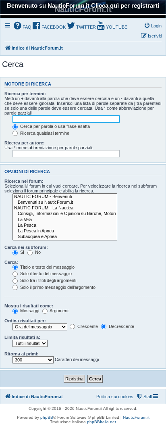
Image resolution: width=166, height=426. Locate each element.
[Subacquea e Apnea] (64, 237)
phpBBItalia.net (101, 422)
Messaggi (29, 310)
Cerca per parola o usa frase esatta (54, 126)
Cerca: (11, 262)
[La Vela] (64, 220)
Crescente (87, 326)
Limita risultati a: (22, 337)
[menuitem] (22, 26)
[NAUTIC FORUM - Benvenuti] (64, 197)
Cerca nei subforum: (26, 247)
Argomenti (59, 310)
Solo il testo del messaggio (45, 273)
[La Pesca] (64, 225)
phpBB (46, 417)
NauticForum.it (136, 417)
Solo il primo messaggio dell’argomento (57, 287)
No (37, 252)
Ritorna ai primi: (21, 353)
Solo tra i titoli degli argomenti (47, 280)
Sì (21, 252)
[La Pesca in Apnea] (64, 231)
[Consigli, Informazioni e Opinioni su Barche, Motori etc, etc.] (64, 214)
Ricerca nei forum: (24, 181)
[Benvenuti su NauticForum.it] (64, 202)
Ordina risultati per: (25, 320)
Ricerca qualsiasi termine (44, 133)
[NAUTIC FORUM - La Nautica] (64, 208)
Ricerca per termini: (25, 93)
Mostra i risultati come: (28, 305)
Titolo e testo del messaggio (47, 267)
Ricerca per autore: (24, 142)
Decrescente (121, 326)
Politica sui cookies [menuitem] (114, 396)
